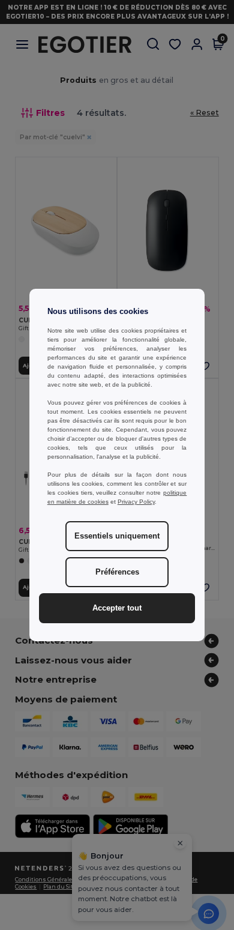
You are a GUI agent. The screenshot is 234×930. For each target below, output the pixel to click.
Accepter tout (117, 608)
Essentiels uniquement (117, 536)
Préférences (117, 572)
